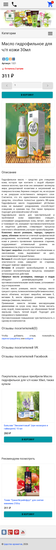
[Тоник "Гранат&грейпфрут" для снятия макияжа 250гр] (28, 481)
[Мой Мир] (13, 59)
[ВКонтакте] (3, 59)
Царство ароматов (13, 544)
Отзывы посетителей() (19, 328)
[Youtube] (23, 533)
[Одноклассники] (10, 59)
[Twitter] (7, 59)
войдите (29, 338)
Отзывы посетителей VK (20, 347)
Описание (9, 172)
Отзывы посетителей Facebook (25, 356)
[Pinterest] (17, 533)
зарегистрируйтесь (11, 338)
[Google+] (11, 533)
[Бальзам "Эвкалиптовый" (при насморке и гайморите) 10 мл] (28, 406)
